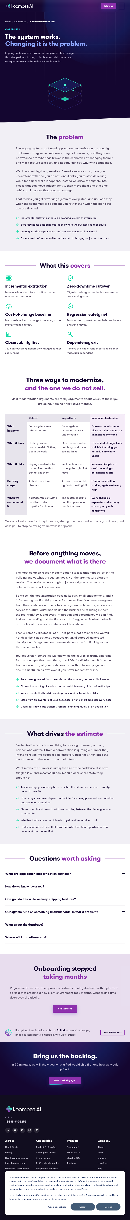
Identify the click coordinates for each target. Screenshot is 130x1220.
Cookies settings (57, 1206)
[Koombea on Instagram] (29, 1130)
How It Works (11, 1147)
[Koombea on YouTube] (15, 1130)
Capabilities (20, 21)
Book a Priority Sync (65, 1080)
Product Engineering (46, 1147)
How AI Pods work (113, 1032)
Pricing (8, 1152)
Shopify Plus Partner (46, 1152)
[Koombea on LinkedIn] (8, 1130)
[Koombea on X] (36, 1130)
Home (8, 21)
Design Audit (73, 1147)
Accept (82, 1206)
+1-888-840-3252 (15, 1122)
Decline (108, 1206)
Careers (102, 1158)
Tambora (71, 1163)
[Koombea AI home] (52, 6)
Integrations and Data (47, 1168)
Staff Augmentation (15, 1163)
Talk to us (109, 6)
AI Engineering (43, 1158)
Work (100, 1152)
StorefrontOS (73, 1158)
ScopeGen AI (73, 1152)
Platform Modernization (47, 1163)
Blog (100, 1168)
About (101, 1147)
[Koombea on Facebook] (22, 1130)
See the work (65, 1008)
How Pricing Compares (16, 1158)
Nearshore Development (17, 1168)
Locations (102, 1163)
